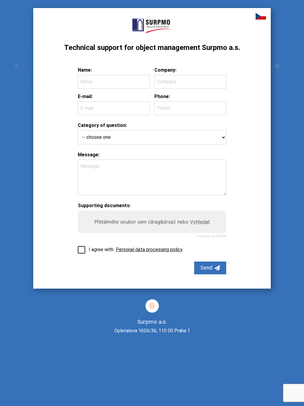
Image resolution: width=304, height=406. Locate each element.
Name (84, 70)
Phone (161, 96)
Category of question (102, 125)
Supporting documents (103, 205)
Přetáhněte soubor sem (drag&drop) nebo (152, 222)
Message (88, 155)
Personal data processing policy (149, 249)
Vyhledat (200, 222)
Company (164, 70)
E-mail (84, 96)
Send (206, 268)
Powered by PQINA (211, 236)
